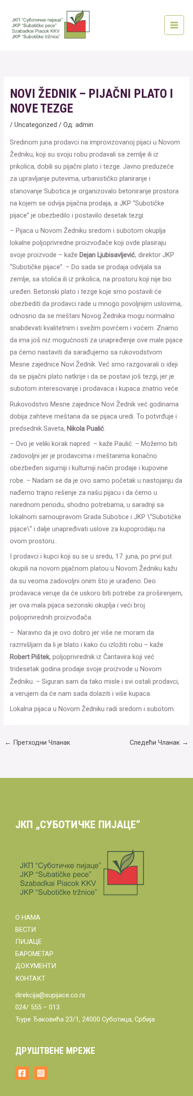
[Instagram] (41, 1073)
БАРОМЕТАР (34, 954)
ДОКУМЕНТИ (35, 966)
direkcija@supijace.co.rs (50, 995)
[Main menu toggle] (174, 25)
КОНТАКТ (30, 978)
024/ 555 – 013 (37, 1007)
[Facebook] (22, 1073)
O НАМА (27, 917)
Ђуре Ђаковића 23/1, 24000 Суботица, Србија (85, 1019)
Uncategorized (35, 125)
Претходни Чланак (37, 742)
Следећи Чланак (159, 742)
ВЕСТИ (25, 930)
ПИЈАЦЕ (28, 942)
